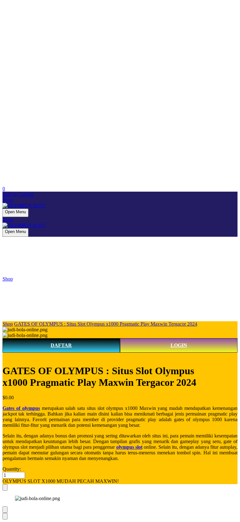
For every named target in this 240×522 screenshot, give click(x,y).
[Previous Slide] (5, 509)
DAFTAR (61, 345)
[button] (120, 481)
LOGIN (179, 345)
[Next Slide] (5, 516)
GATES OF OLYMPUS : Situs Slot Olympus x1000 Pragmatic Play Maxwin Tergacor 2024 (105, 324)
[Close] (5, 487)
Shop (7, 200)
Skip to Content (17, 194)
